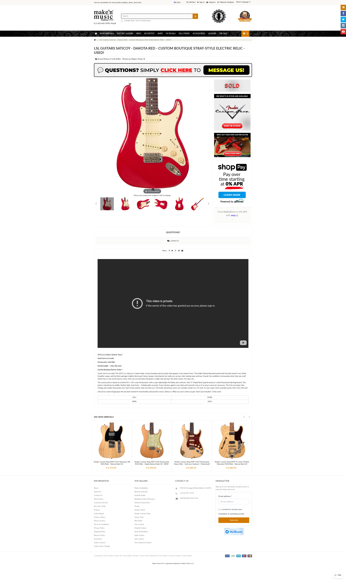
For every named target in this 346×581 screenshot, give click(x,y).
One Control (139, 524)
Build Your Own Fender (159, 556)
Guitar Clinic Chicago (102, 546)
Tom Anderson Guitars (143, 543)
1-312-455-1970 (103, 23)
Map (113, 23)
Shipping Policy (99, 532)
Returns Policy (99, 535)
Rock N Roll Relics (141, 532)
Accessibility (127, 556)
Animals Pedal (139, 495)
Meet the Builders (141, 488)
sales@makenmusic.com (189, 498)
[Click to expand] (152, 136)
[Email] (182, 251)
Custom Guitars (175, 556)
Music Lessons (99, 521)
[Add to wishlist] (117, 465)
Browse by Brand (140, 492)
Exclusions (98, 539)
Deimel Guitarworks (142, 503)
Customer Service (101, 503)
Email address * (225, 496)
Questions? (173, 232)
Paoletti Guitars (140, 528)
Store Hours (98, 499)
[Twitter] (343, 19)
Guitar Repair (99, 514)
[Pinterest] (179, 251)
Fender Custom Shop (142, 514)
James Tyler (139, 517)
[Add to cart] (107, 465)
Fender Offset (139, 510)
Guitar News (187, 556)
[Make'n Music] (104, 9)
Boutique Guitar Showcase (144, 499)
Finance (97, 510)
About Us (97, 492)
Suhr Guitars (139, 539)
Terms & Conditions (101, 524)
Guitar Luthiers (100, 517)
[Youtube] (343, 31)
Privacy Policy (99, 528)
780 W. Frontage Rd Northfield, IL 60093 (195, 488)
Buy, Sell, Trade (100, 506)
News (96, 488)
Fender (137, 506)
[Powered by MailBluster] (234, 531)
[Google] (176, 251)
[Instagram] (343, 25)
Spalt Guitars (139, 535)
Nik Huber (138, 521)
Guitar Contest (99, 543)
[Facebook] (343, 13)
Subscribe (234, 520)
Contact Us (174, 241)
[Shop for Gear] (343, 7)
